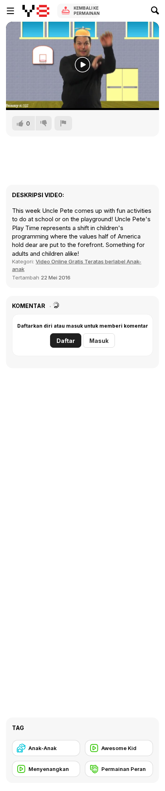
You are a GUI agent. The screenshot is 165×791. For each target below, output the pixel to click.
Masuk (99, 340)
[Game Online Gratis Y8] (35, 11)
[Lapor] (63, 123)
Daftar (65, 340)
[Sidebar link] (10, 11)
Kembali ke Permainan (86, 11)
